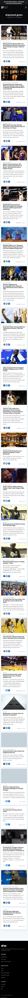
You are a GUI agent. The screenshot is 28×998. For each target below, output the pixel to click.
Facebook (3, 984)
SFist (3, 945)
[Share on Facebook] (9, 61)
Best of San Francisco (6, 961)
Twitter (2, 986)
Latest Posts (4, 956)
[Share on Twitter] (6, 61)
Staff (2, 970)
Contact (3, 977)
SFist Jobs (3, 959)
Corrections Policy (5, 975)
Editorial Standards (5, 972)
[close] (26, 2)
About (2, 968)
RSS (2, 988)
